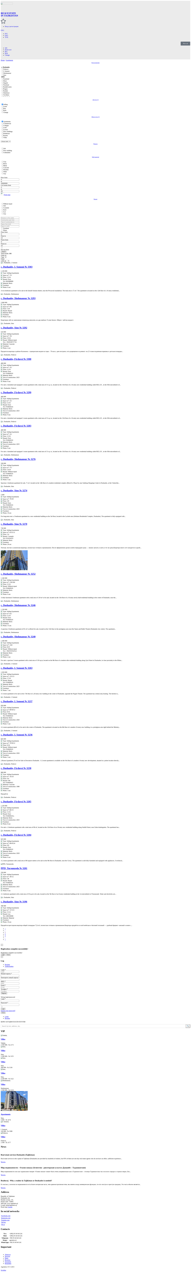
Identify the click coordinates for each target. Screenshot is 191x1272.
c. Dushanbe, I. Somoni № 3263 (16, 668)
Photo (5, 230)
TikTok (3, 1222)
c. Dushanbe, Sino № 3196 (14, 901)
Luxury (5, 129)
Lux (4, 212)
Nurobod (6, 85)
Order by (3, 255)
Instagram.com (5, 1218)
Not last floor (5, 249)
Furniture (6, 228)
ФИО (3, 981)
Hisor (5, 81)
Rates (6, 1258)
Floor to (3, 236)
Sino (4, 75)
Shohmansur (7, 73)
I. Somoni (6, 71)
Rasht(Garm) (7, 87)
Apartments (9, 60)
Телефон (4, 989)
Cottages (6, 125)
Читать (3, 1162)
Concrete (6, 168)
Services (7, 1256)
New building (7, 150)
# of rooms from (6, 185)
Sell (6, 48)
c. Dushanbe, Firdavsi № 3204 (16, 835)
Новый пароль (6, 974)
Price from (4, 177)
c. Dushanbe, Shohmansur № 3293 (18, 298)
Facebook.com (5, 1216)
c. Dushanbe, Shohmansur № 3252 (18, 574)
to (1, 181)
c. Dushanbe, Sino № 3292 (14, 327)
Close (8, 954)
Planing (95, 144)
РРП (2, 77)
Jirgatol (5, 83)
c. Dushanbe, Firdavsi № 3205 (16, 801)
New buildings (8, 131)
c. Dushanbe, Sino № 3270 (14, 524)
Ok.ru (3, 1224)
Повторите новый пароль (10, 977)
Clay (4, 162)
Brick (5, 164)
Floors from (4, 240)
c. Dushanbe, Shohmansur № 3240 (18, 636)
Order (2, 259)
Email (3, 985)
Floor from (4, 232)
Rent (6, 53)
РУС (6, 34)
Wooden (6, 170)
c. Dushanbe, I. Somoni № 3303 (16, 267)
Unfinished (6, 152)
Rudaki (5, 91)
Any (4, 173)
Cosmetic (6, 208)
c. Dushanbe (5, 67)
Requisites (8, 1263)
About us (8, 1254)
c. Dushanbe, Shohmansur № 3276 (18, 459)
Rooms (5, 135)
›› (5, 939)
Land (5, 127)
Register (7, 964)
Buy (6, 51)
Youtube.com (5, 1220)
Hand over (8, 50)
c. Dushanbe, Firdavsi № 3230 (16, 768)
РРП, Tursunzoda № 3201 (14, 868)
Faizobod (6, 79)
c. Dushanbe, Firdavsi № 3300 (16, 359)
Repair (95, 199)
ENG (2, 30)
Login (3, 954)
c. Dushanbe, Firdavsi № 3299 (16, 392)
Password (4, 1003)
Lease (5, 106)
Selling (5, 104)
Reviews (7, 1260)
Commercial (7, 123)
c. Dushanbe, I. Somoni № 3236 (16, 734)
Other (5, 171)
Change (7, 55)
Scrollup (3, 1270)
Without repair (7, 204)
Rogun (5, 89)
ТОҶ (6, 37)
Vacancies (8, 1262)
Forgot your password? (8, 1011)
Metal (5, 166)
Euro (4, 210)
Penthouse (6, 133)
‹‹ (5, 929)
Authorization (9, 966)
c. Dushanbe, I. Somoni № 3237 (16, 701)
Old (4, 148)
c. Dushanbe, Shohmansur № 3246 (18, 605)
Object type (96, 117)
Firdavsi (5, 69)
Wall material (95, 157)
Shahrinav (6, 93)
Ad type (96, 99)
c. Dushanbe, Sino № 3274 (14, 490)
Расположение (96, 62)
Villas (5, 137)
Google (10, 1207)
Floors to (3, 244)
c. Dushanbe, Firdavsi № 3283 (16, 425)
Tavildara (6, 95)
